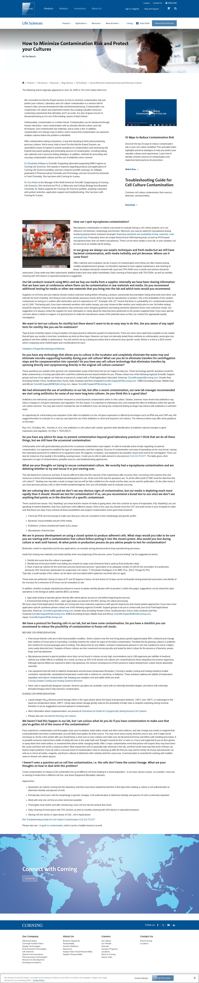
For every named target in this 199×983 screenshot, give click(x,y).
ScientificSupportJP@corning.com (94, 384)
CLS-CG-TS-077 (138, 456)
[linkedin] (174, 925)
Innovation (80, 8)
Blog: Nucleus (67, 83)
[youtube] (169, 925)
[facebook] (158, 925)
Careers (147, 3)
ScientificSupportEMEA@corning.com (52, 384)
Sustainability (68, 943)
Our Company (30, 936)
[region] (99, 978)
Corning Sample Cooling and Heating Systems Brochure (55, 681)
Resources (54, 83)
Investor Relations (70, 946)
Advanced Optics (29, 941)
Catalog (129, 23)
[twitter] (163, 925)
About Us (97, 8)
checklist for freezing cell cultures (60, 716)
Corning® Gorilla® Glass (32, 943)
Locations (106, 952)
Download (130, 204)
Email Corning (146, 941)
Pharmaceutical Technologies (34, 957)
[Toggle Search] (175, 9)
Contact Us (157, 3)
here (104, 90)
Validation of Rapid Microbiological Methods (43, 349)
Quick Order (145, 23)
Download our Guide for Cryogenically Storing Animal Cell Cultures (114, 711)
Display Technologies (31, 946)
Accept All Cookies (163, 978)
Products (48, 8)
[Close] (195, 978)
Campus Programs (110, 949)
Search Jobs (107, 957)
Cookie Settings (141, 978)
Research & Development (33, 960)
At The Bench (81, 83)
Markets (63, 8)
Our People (106, 943)
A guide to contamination (51, 825)
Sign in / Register (132, 9)
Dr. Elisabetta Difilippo (35, 163)
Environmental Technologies (34, 949)
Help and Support (151, 9)
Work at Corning (108, 954)
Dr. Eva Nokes (31, 182)
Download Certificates (164, 23)
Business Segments (71, 941)
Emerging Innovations (31, 962)
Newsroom (67, 949)
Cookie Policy (39, 980)
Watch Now (130, 169)
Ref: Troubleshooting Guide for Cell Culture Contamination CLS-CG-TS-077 (58, 819)
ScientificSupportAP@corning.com (119, 381)
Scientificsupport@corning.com (143, 377)
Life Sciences (32, 23)
